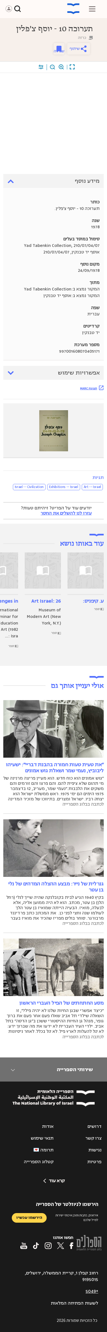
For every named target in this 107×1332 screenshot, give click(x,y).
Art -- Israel (92, 486)
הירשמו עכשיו (29, 1217)
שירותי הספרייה (75, 1069)
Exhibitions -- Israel (63, 486)
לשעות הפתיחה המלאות (74, 1303)
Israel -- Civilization (29, 486)
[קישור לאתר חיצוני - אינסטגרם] (48, 1245)
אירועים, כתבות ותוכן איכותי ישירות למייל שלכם (76, 1217)
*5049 (92, 1291)
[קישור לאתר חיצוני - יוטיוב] (23, 1245)
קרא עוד (57, 1180)
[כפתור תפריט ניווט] (92, 8)
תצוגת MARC (88, 388)
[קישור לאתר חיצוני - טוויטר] (60, 1245)
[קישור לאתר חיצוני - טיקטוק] (36, 1245)
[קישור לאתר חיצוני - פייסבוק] (71, 1245)
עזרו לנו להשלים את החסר (66, 513)
